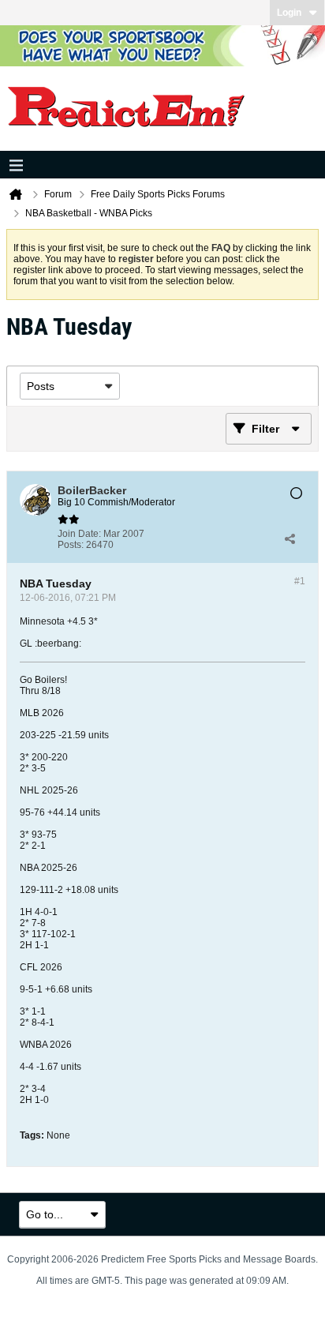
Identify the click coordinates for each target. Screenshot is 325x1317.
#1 (299, 581)
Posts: (71, 544)
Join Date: (79, 533)
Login (289, 12)
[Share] (289, 539)
